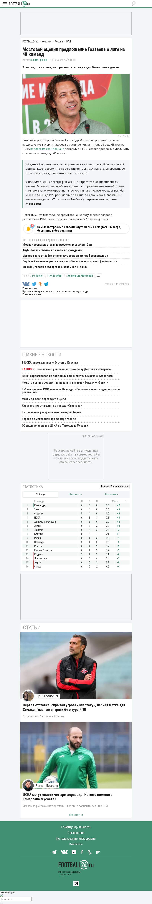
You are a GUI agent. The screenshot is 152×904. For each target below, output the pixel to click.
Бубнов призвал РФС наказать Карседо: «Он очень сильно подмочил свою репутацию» (71, 390)
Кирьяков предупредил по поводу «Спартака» (52, 405)
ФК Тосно (37, 275)
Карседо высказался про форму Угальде (49, 419)
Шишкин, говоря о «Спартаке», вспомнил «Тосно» (54, 267)
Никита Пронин (38, 59)
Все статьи (76, 815)
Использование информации (76, 838)
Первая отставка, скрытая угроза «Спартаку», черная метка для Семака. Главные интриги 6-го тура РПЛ (74, 707)
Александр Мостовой (80, 275)
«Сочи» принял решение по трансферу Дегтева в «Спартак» (72, 369)
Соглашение (76, 833)
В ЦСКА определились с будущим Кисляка (50, 362)
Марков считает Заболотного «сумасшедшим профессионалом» (65, 256)
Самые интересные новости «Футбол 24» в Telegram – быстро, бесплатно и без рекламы (79, 228)
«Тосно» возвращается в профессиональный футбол (57, 244)
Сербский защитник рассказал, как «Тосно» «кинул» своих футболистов (69, 261)
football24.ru (123, 284)
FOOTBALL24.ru (19, 4)
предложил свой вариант (47, 149)
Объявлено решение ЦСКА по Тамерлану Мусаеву (55, 425)
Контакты (76, 844)
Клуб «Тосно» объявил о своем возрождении (52, 250)
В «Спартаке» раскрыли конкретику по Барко (51, 412)
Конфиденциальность (76, 827)
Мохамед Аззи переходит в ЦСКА (44, 399)
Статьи (32, 627)
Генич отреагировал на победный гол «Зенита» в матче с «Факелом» (67, 376)
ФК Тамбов (55, 275)
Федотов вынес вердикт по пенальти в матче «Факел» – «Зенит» (65, 382)
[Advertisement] (76, 23)
